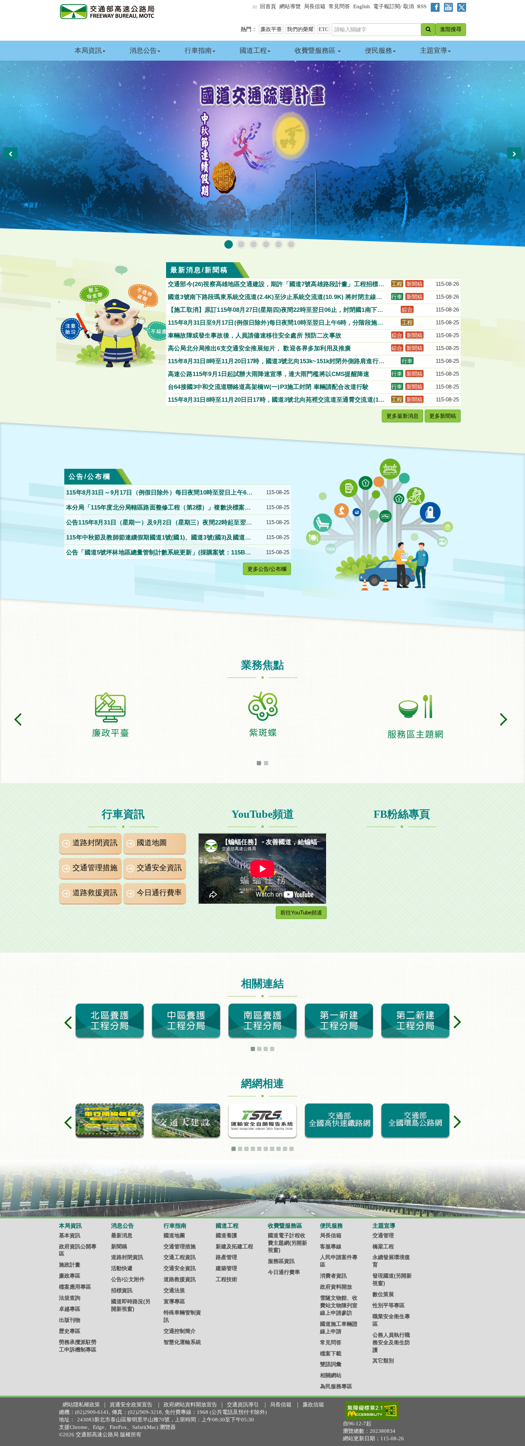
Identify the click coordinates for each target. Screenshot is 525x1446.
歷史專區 (69, 1331)
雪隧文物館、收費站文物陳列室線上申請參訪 (339, 1305)
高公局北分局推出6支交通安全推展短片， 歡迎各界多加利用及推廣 (260, 348)
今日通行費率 (159, 892)
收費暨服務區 (316, 50)
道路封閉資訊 (95, 842)
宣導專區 (174, 1301)
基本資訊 (69, 1235)
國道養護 (226, 1235)
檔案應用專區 (75, 1287)
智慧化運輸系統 (182, 1342)
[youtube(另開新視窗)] (447, 7)
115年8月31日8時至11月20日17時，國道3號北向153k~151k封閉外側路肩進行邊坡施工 (276, 362)
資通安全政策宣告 (131, 1404)
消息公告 (143, 50)
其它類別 (383, 1361)
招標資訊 (121, 1290)
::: (254, 6)
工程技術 (226, 1279)
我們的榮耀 (300, 29)
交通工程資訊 (180, 1257)
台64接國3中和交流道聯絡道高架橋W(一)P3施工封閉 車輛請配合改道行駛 (269, 387)
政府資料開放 (336, 1287)
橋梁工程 (383, 1246)
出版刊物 (69, 1320)
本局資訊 (88, 50)
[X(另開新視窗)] (460, 7)
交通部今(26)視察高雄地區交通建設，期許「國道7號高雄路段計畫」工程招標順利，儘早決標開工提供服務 (276, 285)
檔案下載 (330, 1353)
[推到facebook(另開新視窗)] (434, 7)
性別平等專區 (388, 1305)
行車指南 (198, 50)
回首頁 (268, 6)
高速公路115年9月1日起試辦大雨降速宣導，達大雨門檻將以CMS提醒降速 (269, 374)
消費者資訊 (333, 1276)
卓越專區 (69, 1309)
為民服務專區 (336, 1386)
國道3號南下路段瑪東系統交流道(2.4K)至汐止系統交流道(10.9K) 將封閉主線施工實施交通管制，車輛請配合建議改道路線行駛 (275, 297)
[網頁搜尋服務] (428, 29)
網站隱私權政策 (81, 1404)
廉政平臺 (271, 29)
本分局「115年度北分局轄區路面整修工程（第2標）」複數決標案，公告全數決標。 (158, 508)
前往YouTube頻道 (301, 912)
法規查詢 (69, 1298)
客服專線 (330, 1246)
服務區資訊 (281, 1261)
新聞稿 (119, 1246)
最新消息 (121, 1235)
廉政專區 (69, 1276)
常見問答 (339, 6)
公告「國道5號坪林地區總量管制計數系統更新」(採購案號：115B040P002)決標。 (159, 553)
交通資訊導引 (243, 1404)
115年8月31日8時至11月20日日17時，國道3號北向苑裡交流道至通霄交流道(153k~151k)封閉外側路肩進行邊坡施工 (276, 400)
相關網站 (330, 1375)
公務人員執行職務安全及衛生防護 (391, 1342)
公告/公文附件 (128, 1279)
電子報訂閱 (386, 6)
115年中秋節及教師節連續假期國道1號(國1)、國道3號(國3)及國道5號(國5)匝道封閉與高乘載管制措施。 (157, 538)
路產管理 (226, 1257)
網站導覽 (290, 6)
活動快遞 (121, 1268)
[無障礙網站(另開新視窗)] (372, 1410)
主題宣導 (433, 50)
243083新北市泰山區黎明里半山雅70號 (123, 1419)
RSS (421, 6)
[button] (11, 153)
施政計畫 (69, 1265)
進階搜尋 (450, 29)
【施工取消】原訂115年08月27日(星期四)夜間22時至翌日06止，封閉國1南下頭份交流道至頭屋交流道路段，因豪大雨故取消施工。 (275, 310)
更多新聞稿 (442, 416)
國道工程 (253, 50)
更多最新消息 (402, 416)
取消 (408, 6)
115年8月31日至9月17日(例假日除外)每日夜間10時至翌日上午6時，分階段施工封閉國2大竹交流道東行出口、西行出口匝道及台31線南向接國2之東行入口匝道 (276, 323)
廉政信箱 (313, 1404)
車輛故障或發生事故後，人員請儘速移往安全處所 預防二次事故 (255, 335)
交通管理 (383, 1235)
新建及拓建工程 (234, 1246)
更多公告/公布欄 (267, 569)
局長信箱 (314, 6)
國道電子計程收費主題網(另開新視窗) (287, 1242)
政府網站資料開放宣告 (190, 1404)
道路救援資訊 (95, 892)
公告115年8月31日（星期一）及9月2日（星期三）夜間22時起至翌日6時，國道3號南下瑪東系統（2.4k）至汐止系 (159, 523)
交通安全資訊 (159, 867)
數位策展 (383, 1294)
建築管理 (226, 1268)
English (361, 6)
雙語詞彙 (330, 1364)
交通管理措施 (95, 867)
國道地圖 (152, 842)
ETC (324, 29)
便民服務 (378, 50)
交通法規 (174, 1290)
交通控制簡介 (180, 1331)
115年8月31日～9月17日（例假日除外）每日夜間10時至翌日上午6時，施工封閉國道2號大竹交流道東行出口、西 (156, 493)
